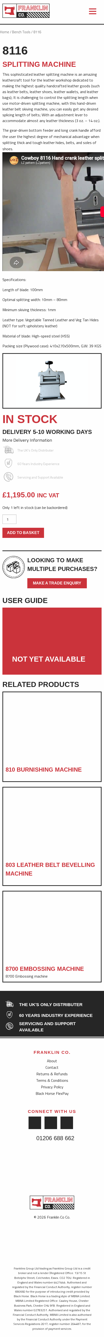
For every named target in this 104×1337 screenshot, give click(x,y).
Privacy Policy (52, 1087)
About (52, 1061)
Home (4, 32)
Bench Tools (21, 32)
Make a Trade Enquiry (57, 583)
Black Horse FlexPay (52, 1093)
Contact (52, 1067)
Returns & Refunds (52, 1074)
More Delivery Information (27, 440)
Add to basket (23, 533)
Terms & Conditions (52, 1080)
